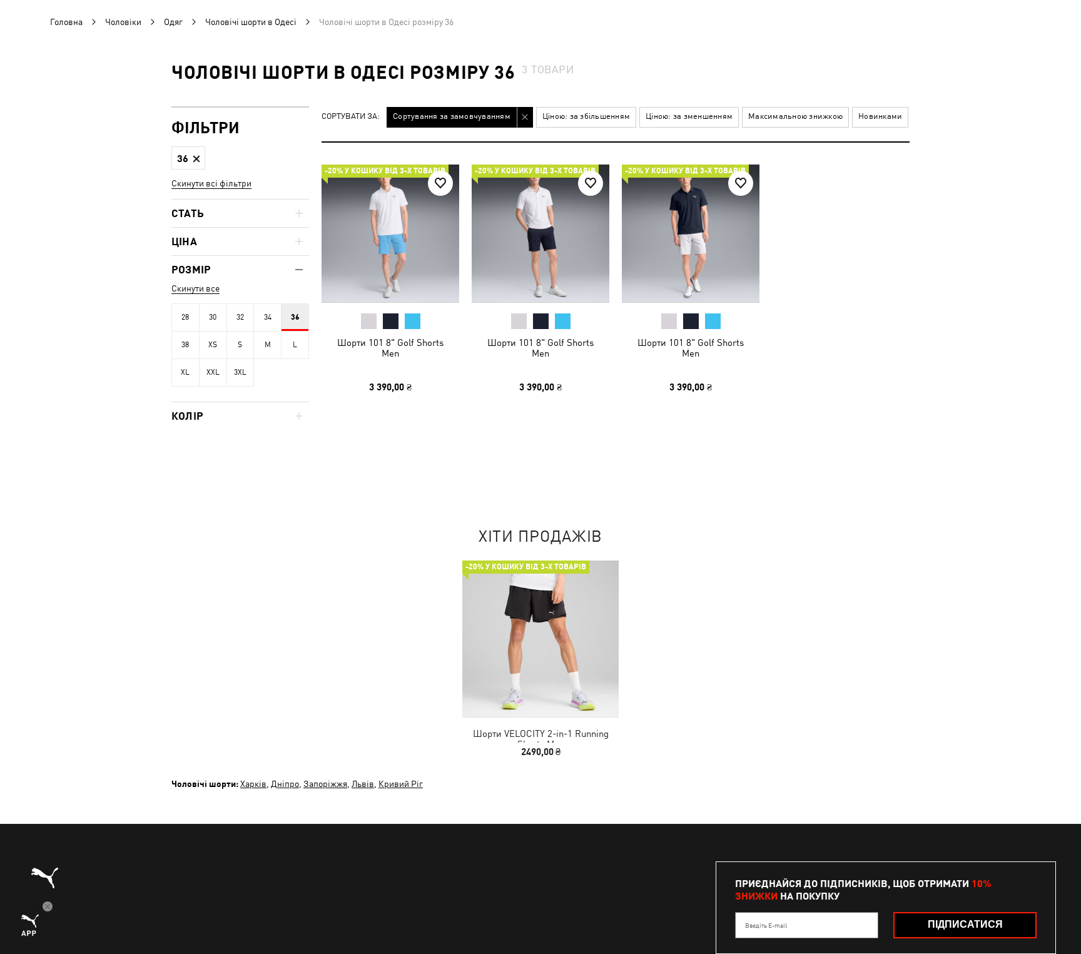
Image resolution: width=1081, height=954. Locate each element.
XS (212, 344)
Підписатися (965, 924)
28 (185, 317)
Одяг (173, 22)
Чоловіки (123, 22)
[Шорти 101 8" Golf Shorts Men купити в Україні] (390, 233)
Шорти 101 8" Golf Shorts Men (390, 347)
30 (212, 317)
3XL (240, 372)
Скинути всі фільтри (211, 183)
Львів (363, 784)
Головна (66, 22)
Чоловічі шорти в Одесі (251, 22)
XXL (213, 372)
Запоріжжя (325, 784)
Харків (253, 784)
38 (185, 344)
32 (240, 317)
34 (268, 317)
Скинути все (195, 288)
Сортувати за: (351, 117)
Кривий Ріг (400, 784)
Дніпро (285, 784)
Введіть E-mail (766, 925)
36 (295, 317)
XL (185, 372)
